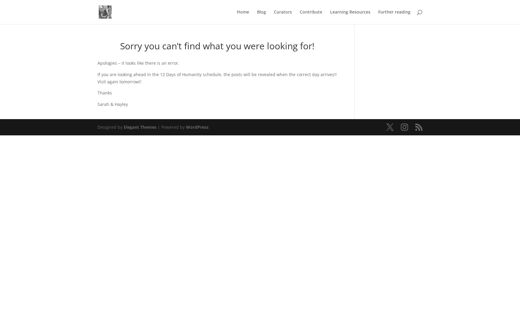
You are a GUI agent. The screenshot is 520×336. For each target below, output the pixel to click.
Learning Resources (350, 12)
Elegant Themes (140, 127)
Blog (261, 12)
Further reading (394, 12)
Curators (283, 12)
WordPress (197, 127)
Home (243, 12)
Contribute (311, 12)
